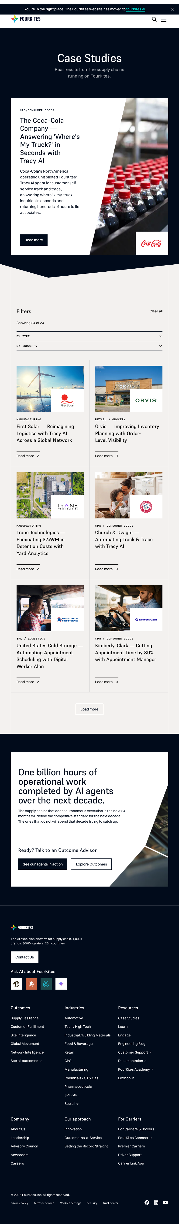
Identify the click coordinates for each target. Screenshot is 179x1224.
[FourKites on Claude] (31, 984)
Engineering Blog (131, 1043)
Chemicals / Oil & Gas (81, 1078)
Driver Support (130, 1155)
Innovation (73, 1129)
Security (92, 1203)
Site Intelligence (23, 1035)
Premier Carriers (131, 1146)
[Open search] (154, 19)
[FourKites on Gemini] (61, 984)
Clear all (156, 311)
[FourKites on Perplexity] (46, 984)
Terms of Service (44, 1203)
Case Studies (128, 1018)
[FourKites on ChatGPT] (16, 984)
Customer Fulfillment (27, 1026)
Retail (69, 1052)
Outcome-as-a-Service (83, 1137)
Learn (123, 1026)
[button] (163, 19)
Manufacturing (76, 1069)
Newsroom (19, 1155)
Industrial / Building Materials (88, 1035)
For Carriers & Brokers (136, 1129)
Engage (124, 1035)
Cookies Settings (70, 1203)
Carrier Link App (131, 1163)
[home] (26, 19)
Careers (17, 1163)
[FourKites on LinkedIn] (156, 1202)
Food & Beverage (79, 1043)
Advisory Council (24, 1146)
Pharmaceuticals (78, 1086)
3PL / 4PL (72, 1095)
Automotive (74, 1018)
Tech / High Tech (78, 1026)
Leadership (20, 1137)
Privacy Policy (19, 1203)
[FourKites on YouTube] (165, 1202)
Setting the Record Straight (86, 1146)
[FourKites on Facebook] (147, 1202)
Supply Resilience (25, 1018)
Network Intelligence (27, 1052)
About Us (18, 1129)
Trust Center (110, 1203)
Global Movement (25, 1043)
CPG (68, 1060)
